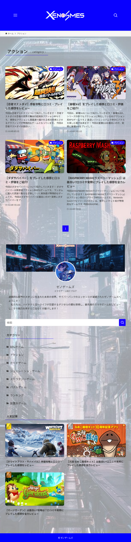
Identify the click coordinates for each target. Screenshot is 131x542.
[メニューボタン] (15, 15)
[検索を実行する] (122, 322)
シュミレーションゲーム (25, 371)
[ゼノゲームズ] (65, 15)
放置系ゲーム (18, 403)
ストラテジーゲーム (22, 379)
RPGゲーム (17, 347)
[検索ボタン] (115, 15)
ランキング (17, 395)
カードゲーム (18, 363)
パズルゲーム (18, 387)
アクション (17, 355)
